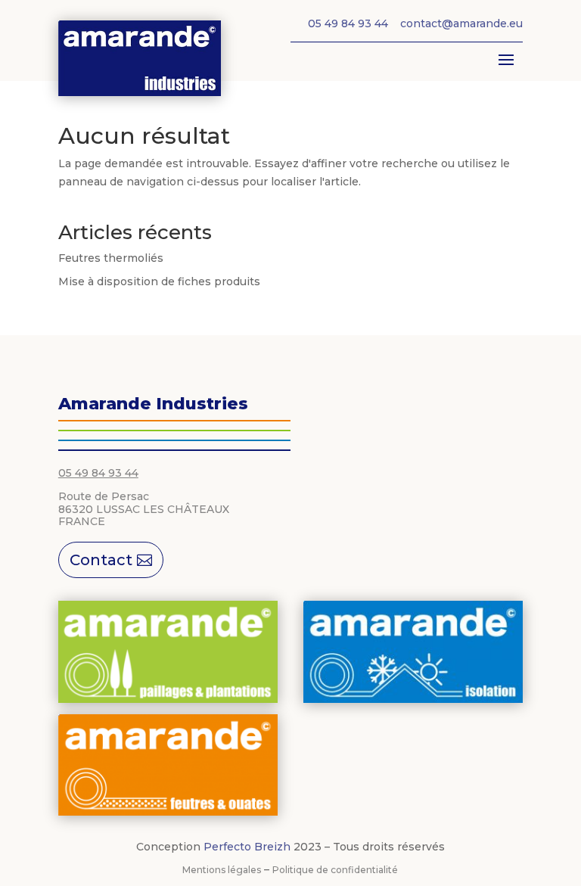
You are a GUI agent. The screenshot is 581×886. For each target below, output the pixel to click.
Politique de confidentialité (335, 869)
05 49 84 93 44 (98, 473)
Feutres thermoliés (110, 258)
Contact (101, 560)
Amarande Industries (153, 403)
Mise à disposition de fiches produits (159, 281)
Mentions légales (221, 869)
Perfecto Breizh (247, 846)
